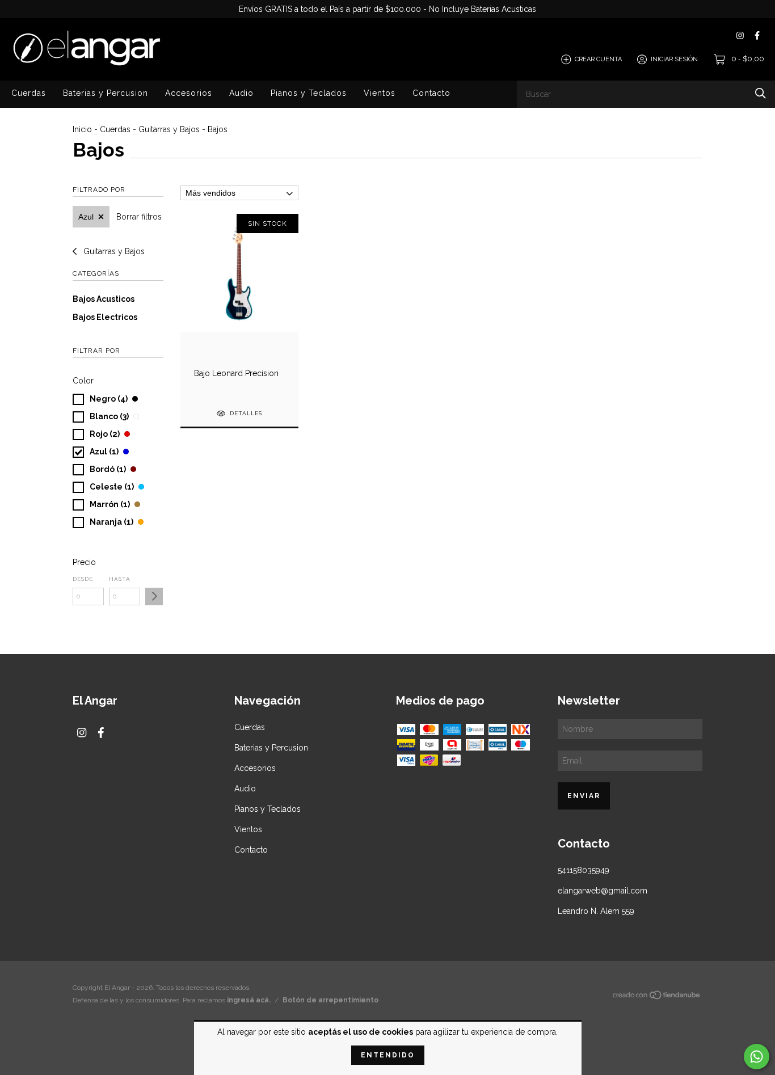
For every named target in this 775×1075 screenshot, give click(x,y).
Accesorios (188, 93)
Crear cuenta (598, 59)
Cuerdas (28, 93)
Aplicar (154, 596)
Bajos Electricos (105, 317)
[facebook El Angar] (757, 35)
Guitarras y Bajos (169, 129)
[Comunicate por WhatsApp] (756, 1056)
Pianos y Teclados (309, 93)
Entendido (388, 1055)
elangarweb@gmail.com (602, 890)
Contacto (431, 93)
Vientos (379, 93)
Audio (241, 93)
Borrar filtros (139, 216)
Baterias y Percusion (105, 93)
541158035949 (583, 870)
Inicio (82, 129)
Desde (83, 579)
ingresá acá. (249, 1000)
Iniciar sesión (674, 59)
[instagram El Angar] (740, 35)
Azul (86, 216)
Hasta (119, 579)
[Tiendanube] (657, 997)
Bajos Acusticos (103, 298)
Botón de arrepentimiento (330, 1000)
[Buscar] (760, 93)
